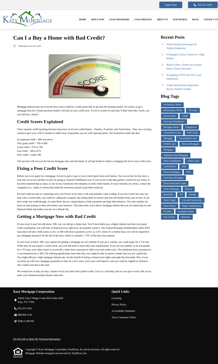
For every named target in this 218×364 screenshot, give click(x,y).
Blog (195, 19)
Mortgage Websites (35, 353)
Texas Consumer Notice (124, 317)
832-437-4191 (205, 5)
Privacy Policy (119, 304)
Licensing (116, 298)
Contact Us (211, 19)
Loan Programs (119, 19)
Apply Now (171, 5)
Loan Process (143, 19)
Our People (180, 19)
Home (82, 19)
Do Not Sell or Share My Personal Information (36, 339)
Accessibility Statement (123, 311)
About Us (162, 19)
